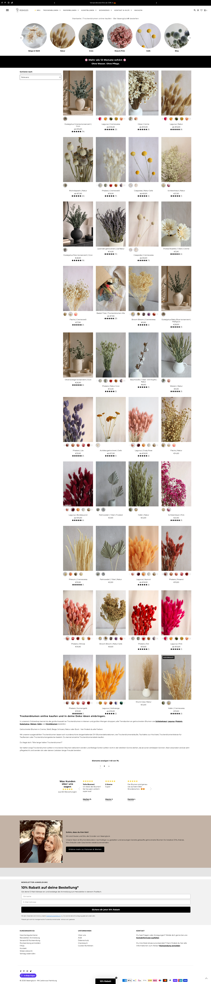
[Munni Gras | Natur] (144, 677)
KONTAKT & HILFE (122, 10)
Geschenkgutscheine (28, 935)
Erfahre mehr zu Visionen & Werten (85, 849)
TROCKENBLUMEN (50, 10)
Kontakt (23, 948)
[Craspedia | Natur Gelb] (144, 159)
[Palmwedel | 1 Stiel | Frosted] (111, 484)
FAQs (22, 946)
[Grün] (91, 35)
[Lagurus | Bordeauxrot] (78, 484)
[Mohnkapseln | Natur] (78, 159)
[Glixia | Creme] (144, 93)
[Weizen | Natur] (176, 355)
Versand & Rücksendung (30, 940)
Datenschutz (83, 940)
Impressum (83, 943)
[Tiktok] (12, 3)
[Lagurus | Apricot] (144, 548)
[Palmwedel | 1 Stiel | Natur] (111, 548)
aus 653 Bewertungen (67, 792)
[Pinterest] (5, 3)
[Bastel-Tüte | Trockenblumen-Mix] (111, 288)
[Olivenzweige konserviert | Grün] (78, 355)
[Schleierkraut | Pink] (176, 484)
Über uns (82, 935)
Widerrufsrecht (26, 951)
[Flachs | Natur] (176, 419)
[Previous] (54, 3)
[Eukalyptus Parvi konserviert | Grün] (78, 224)
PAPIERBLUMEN (69, 10)
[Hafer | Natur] (144, 484)
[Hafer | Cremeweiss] (176, 677)
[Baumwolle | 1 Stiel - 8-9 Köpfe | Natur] (144, 355)
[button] (79, 788)
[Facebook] (2, 3)
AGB (80, 938)
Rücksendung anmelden (30, 943)
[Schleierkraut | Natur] (176, 159)
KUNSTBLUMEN (87, 10)
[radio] (65, 119)
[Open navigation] (7, 10)
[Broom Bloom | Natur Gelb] (111, 612)
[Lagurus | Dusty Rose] (144, 419)
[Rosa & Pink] (119, 35)
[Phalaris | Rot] (144, 612)
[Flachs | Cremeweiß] (78, 288)
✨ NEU (37, 10)
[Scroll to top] (206, 978)
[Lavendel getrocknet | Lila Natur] (111, 224)
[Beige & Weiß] (34, 35)
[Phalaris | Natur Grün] (111, 355)
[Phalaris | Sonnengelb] (78, 677)
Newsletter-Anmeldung (30, 938)
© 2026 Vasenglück (28, 980)
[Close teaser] (116, 978)
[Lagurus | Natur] (176, 93)
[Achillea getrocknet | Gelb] (111, 419)
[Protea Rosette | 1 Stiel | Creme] (176, 224)
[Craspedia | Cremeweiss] (144, 224)
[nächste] (108, 766)
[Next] (156, 3)
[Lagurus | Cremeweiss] (111, 93)
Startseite (76, 18)
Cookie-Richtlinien (85, 946)
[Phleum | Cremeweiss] (78, 548)
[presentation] (97, 119)
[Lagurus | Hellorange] (111, 677)
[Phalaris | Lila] (78, 419)
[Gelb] (148, 35)
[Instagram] (8, 3)
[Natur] (62, 35)
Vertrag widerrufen (27, 954)
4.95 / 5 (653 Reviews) (114, 3)
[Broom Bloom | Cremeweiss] (144, 288)
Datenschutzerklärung (53, 916)
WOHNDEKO (104, 10)
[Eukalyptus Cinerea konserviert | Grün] (78, 93)
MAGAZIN (138, 10)
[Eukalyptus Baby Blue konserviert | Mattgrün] (176, 288)
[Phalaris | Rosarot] (176, 548)
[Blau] (177, 35)
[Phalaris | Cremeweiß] (111, 159)
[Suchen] (194, 10)
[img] (67, 789)
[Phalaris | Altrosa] (78, 612)
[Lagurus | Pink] (176, 612)
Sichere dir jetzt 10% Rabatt (106, 909)
